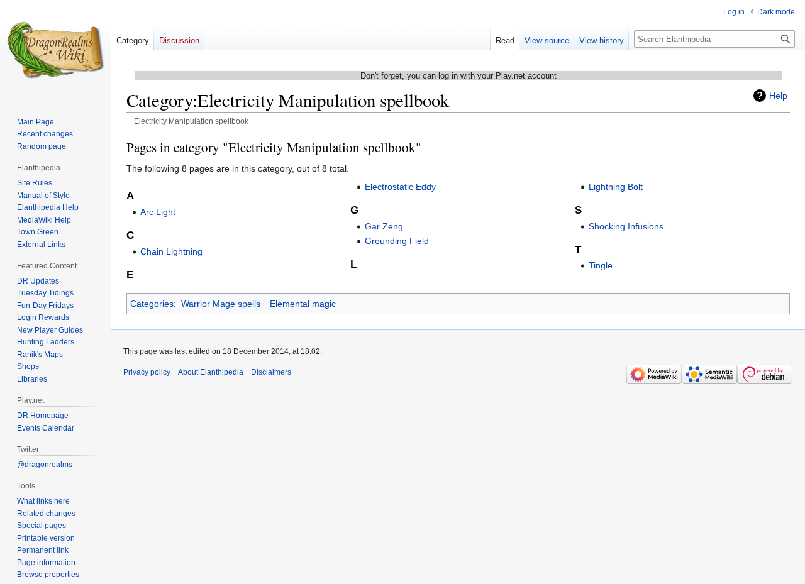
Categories (152, 304)
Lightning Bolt (616, 187)
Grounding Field (397, 241)
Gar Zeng (384, 226)
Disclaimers (271, 372)
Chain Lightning (171, 251)
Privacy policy (146, 372)
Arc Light (157, 212)
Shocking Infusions (626, 226)
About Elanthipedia (210, 372)
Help (778, 96)
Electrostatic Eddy (400, 187)
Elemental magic (303, 304)
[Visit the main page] (55, 50)
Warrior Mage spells (220, 304)
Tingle (601, 265)
